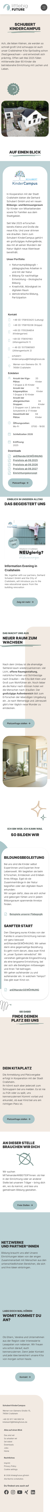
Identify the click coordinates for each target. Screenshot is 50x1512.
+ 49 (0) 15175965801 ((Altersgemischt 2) (23, 349)
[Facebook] (6, 1492)
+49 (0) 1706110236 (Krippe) (27, 325)
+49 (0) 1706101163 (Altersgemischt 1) (23, 340)
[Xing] (26, 1492)
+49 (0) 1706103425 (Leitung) (28, 319)
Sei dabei (8, 1441)
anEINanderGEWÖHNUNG (28, 456)
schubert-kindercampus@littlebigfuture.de (28, 357)
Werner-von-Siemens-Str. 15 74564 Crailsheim (27, 366)
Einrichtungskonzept (25, 473)
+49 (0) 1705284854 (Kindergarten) (23, 332)
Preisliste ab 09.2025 (25, 460)
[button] (8, 761)
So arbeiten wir (10, 1438)
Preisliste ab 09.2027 (25, 468)
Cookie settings (10, 1469)
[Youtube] (19, 1492)
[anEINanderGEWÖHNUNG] (5, 989)
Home (6, 1451)
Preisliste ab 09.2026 (25, 464)
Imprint (7, 1463)
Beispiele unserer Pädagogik (26, 914)
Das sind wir (9, 1435)
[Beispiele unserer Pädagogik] (5, 914)
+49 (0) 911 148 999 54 (13, 1419)
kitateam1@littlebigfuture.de (15, 1422)
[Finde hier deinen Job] (13, 95)
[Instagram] (13, 1492)
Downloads (9, 1444)
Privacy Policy (10, 1466)
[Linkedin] (33, 1492)
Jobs (6, 1448)
